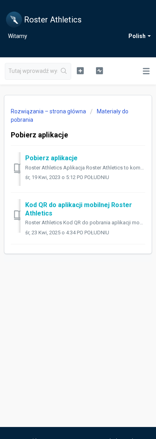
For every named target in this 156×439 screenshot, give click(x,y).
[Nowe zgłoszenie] (80, 70)
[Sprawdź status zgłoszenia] (99, 70)
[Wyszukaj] (64, 71)
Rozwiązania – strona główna (49, 111)
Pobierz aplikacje (51, 158)
